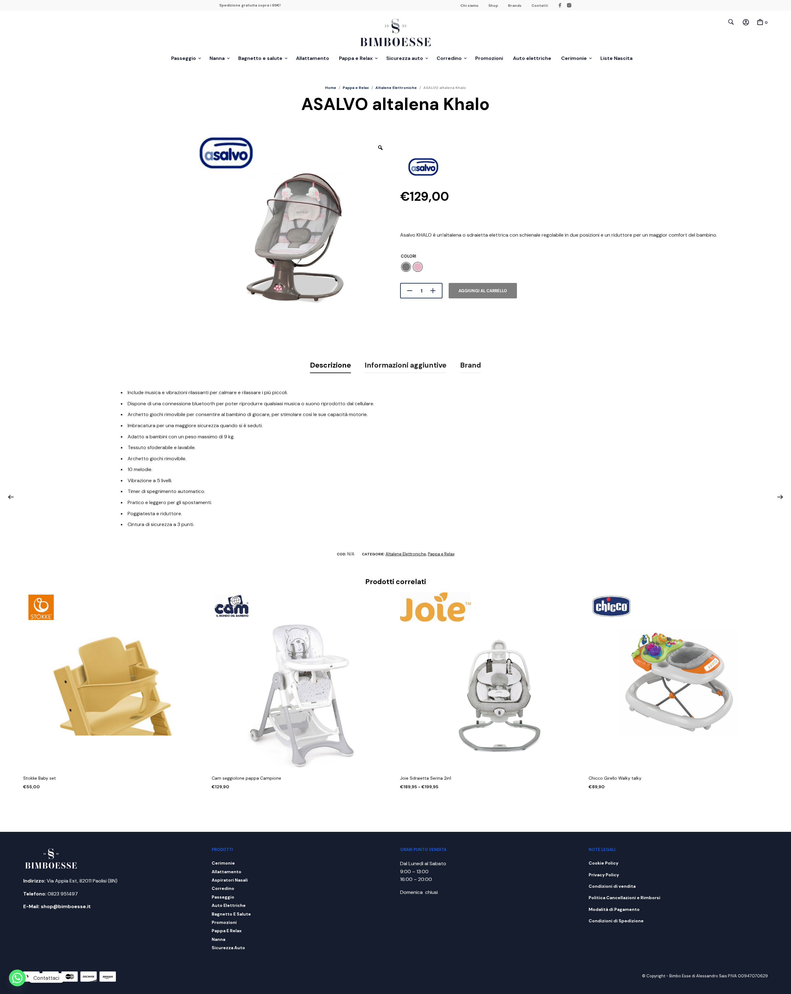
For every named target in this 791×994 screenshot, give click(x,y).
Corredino (449, 58)
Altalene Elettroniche (396, 87)
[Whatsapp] (17, 978)
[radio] (406, 267)
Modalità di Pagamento (614, 909)
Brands (515, 5)
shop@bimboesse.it (66, 906)
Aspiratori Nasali (230, 880)
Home (330, 87)
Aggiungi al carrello (483, 290)
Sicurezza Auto (228, 947)
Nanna (217, 58)
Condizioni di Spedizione (616, 921)
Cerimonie (574, 58)
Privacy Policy (604, 875)
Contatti (539, 5)
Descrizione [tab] (330, 365)
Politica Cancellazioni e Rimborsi (624, 897)
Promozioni (489, 58)
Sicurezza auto (404, 58)
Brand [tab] (470, 365)
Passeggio (183, 58)
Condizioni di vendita (612, 886)
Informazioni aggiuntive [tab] (405, 365)
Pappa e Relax (356, 58)
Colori (408, 256)
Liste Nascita (616, 58)
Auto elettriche (532, 58)
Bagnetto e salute (260, 58)
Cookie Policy (603, 863)
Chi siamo (469, 5)
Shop (493, 5)
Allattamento (312, 58)
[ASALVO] (423, 166)
